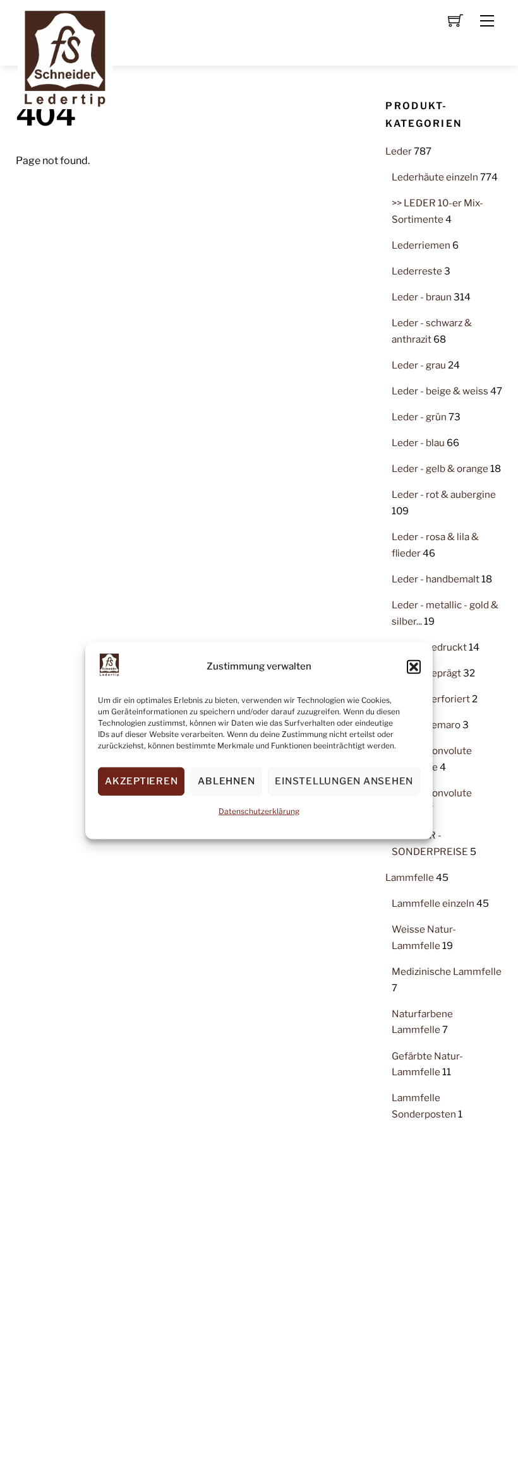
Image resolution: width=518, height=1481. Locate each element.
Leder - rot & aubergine (444, 494)
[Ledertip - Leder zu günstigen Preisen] (65, 54)
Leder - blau (418, 443)
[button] (413, 666)
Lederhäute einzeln (435, 177)
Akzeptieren (141, 781)
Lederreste (417, 271)
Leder (398, 151)
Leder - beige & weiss (440, 391)
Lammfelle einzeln (433, 903)
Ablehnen (226, 781)
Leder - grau (419, 365)
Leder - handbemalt (435, 579)
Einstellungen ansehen (344, 781)
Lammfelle (409, 877)
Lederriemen (421, 245)
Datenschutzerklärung (259, 811)
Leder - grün (419, 417)
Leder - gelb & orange (440, 469)
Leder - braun (422, 297)
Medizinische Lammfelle (447, 971)
